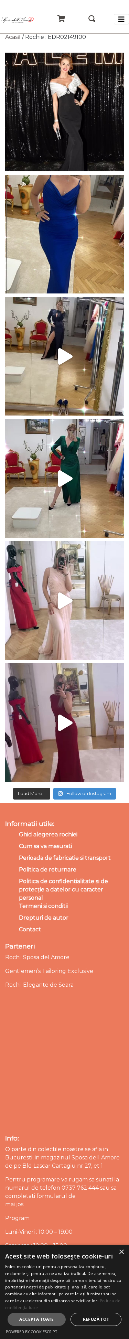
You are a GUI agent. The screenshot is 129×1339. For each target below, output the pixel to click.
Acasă (13, 37)
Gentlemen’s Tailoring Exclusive (49, 971)
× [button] (121, 1252)
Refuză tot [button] (96, 1319)
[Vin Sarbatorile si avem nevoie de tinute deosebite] (64, 478)
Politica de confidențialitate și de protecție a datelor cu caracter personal (63, 889)
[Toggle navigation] (121, 19)
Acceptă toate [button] (36, 1319)
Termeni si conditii (43, 906)
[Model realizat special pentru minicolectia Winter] (64, 356)
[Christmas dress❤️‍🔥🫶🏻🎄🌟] (64, 722)
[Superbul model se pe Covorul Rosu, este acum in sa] (64, 112)
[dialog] (64, 1292)
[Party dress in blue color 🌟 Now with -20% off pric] (64, 234)
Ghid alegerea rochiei (48, 834)
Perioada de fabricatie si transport (65, 858)
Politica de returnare (47, 869)
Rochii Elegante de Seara (39, 985)
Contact (30, 929)
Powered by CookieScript (31, 1331)
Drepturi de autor (43, 917)
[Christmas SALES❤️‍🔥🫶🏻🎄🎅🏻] (64, 600)
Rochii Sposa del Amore (37, 957)
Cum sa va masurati (45, 846)
